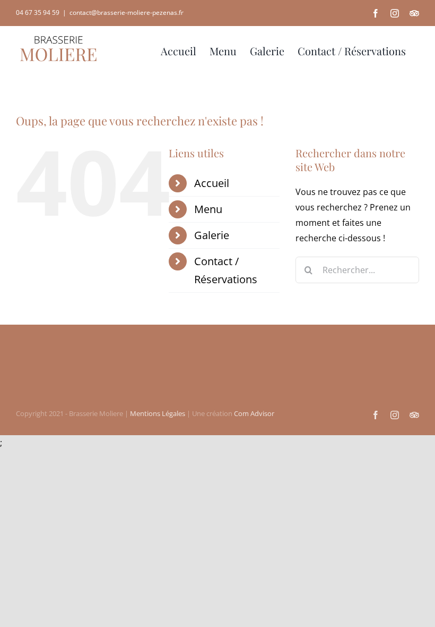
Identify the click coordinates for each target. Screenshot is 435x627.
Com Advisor (254, 413)
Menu (208, 209)
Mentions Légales (157, 413)
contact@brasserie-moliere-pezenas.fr (126, 12)
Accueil (211, 183)
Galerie (211, 235)
